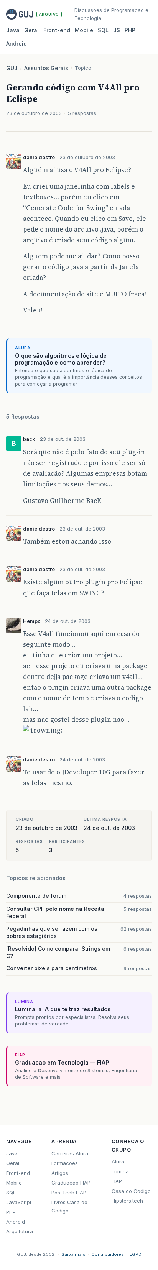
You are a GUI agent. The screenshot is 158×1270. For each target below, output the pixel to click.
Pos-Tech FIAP (68, 1192)
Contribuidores (107, 1254)
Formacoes (64, 1163)
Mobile (84, 30)
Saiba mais (73, 1254)
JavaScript (18, 1202)
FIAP (117, 1181)
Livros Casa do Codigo (69, 1206)
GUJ (12, 68)
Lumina (120, 1171)
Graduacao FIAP (71, 1183)
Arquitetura (19, 1231)
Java (13, 30)
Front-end (18, 1173)
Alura (118, 1161)
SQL (103, 30)
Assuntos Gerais (46, 68)
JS (116, 30)
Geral (31, 30)
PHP (130, 30)
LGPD (136, 1254)
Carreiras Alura (69, 1153)
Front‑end (56, 30)
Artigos (59, 1173)
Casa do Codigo (131, 1191)
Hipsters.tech (127, 1201)
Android (16, 43)
